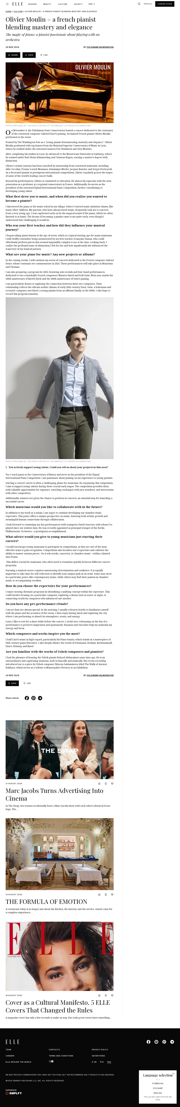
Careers (10, 1056)
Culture (62, 4)
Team (8, 1050)
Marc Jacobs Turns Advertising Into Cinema (54, 794)
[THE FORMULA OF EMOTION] (60, 854)
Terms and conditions (61, 1056)
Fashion (32, 4)
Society (78, 4)
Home (8, 11)
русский (158, 1088)
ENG (109, 1062)
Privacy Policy (100, 1050)
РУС (102, 1062)
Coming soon (165, 4)
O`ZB (94, 1062)
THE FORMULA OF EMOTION (46, 901)
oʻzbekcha (157, 1083)
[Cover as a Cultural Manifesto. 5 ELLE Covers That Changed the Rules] (60, 956)
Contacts (54, 1050)
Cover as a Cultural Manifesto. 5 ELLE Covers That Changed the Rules (58, 1006)
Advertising (98, 1056)
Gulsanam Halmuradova (100, 47)
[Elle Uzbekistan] (17, 4)
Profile (148, 4)
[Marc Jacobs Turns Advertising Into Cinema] (60, 749)
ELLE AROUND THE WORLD (18, 1062)
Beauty (47, 4)
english (158, 1093)
